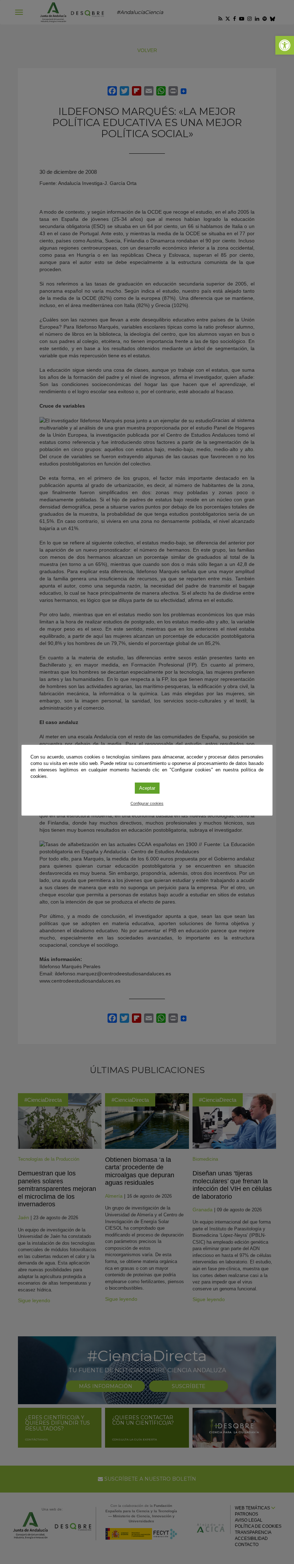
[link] (284, 45)
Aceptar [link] (147, 788)
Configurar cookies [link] (147, 803)
